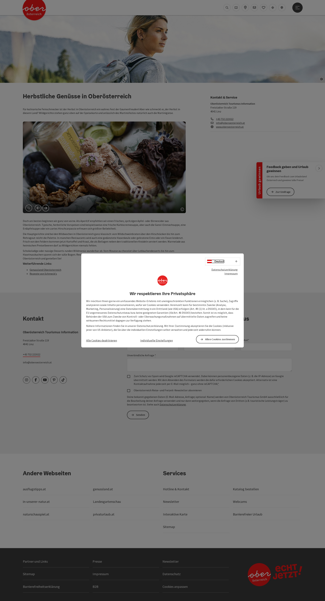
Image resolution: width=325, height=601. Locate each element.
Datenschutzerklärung (224, 269)
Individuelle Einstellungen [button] (156, 340)
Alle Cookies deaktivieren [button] (101, 340)
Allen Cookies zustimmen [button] (220, 339)
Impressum (231, 273)
